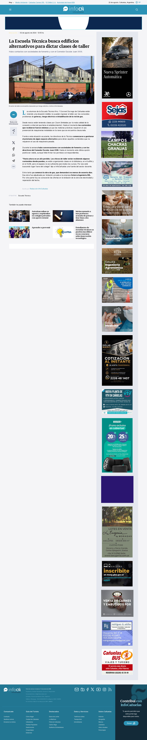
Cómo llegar (30, 716)
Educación (13, 33)
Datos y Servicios (81, 712)
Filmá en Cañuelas (55, 722)
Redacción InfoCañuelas (39, 189)
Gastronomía (30, 727)
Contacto (7, 716)
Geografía (102, 719)
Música (101, 722)
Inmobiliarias (78, 722)
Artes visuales (103, 727)
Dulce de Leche (54, 716)
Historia (101, 716)
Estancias (29, 733)
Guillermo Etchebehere (56, 727)
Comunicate (8, 712)
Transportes (78, 719)
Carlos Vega (53, 724)
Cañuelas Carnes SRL (37, 2)
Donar (129, 723)
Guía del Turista (32, 712)
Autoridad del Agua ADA (66, 2)
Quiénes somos (9, 719)
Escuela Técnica (24, 196)
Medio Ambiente (21, 2)
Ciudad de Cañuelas (32, 719)
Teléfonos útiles (79, 716)
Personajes (102, 730)
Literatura (101, 724)
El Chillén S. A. (51, 2)
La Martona (52, 719)
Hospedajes (30, 730)
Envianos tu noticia (9, 722)
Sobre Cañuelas (105, 712)
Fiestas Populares (31, 724)
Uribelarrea (29, 722)
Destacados (54, 712)
